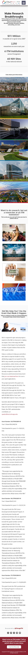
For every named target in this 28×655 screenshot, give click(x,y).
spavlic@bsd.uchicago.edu (10, 414)
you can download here (11, 376)
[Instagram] (14, 633)
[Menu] (24, 3)
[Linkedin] (17, 633)
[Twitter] (11, 633)
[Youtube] (20, 633)
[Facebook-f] (8, 633)
